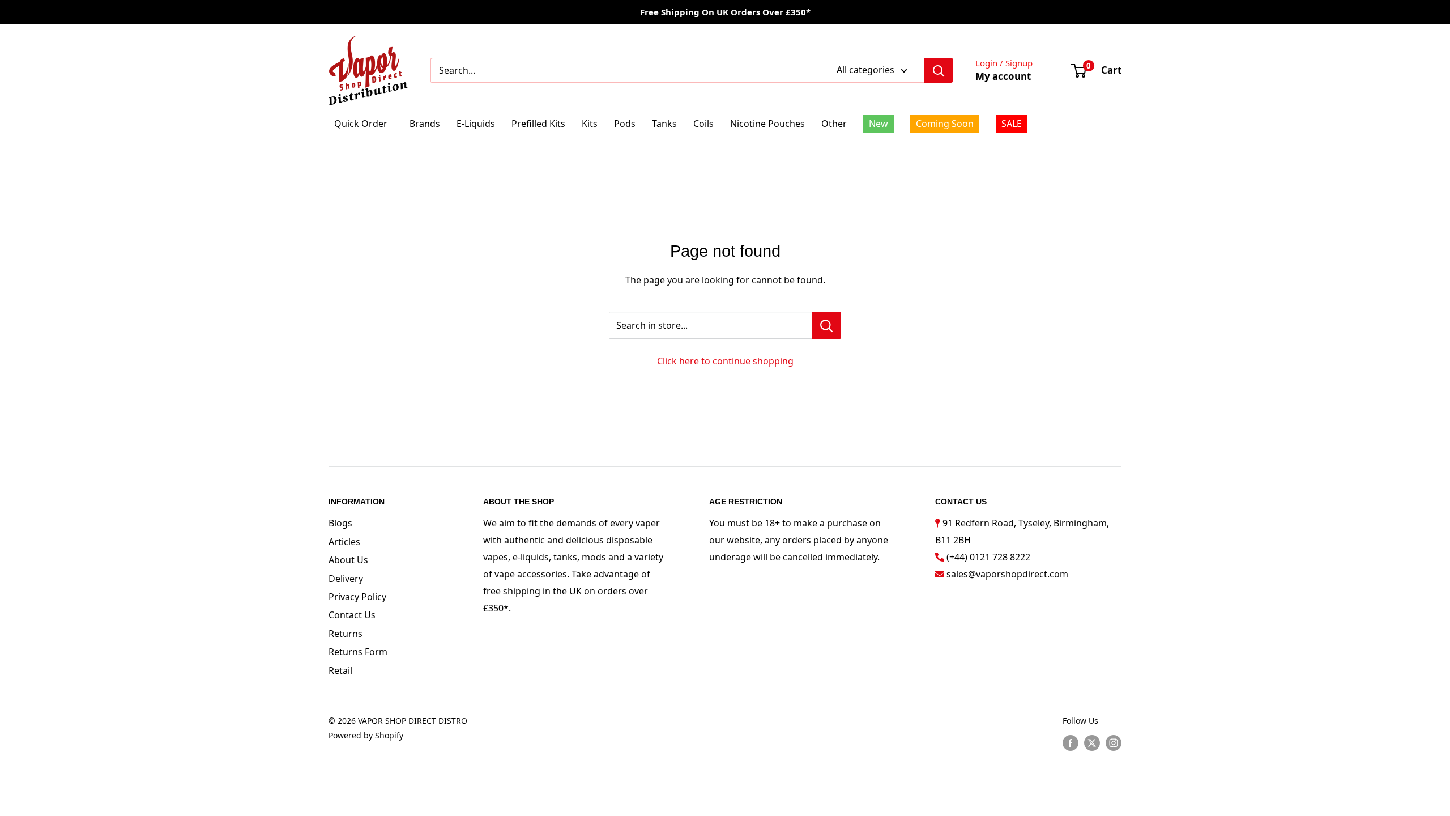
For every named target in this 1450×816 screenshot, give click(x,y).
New (878, 123)
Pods (625, 123)
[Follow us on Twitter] (1092, 742)
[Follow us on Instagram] (1113, 742)
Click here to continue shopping (725, 361)
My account (1003, 76)
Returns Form (358, 651)
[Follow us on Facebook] (1070, 742)
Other (834, 123)
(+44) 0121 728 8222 (988, 557)
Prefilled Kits (538, 123)
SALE (1011, 123)
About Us (348, 560)
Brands (425, 123)
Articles (344, 542)
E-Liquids (476, 123)
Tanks (664, 123)
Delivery (346, 578)
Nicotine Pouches (767, 123)
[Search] (938, 70)
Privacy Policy (357, 596)
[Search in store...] (826, 325)
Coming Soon (945, 123)
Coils (703, 123)
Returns (345, 633)
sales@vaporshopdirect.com (1007, 574)
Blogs (340, 523)
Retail (340, 670)
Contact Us (352, 615)
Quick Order (360, 123)
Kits (590, 123)
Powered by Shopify (366, 735)
